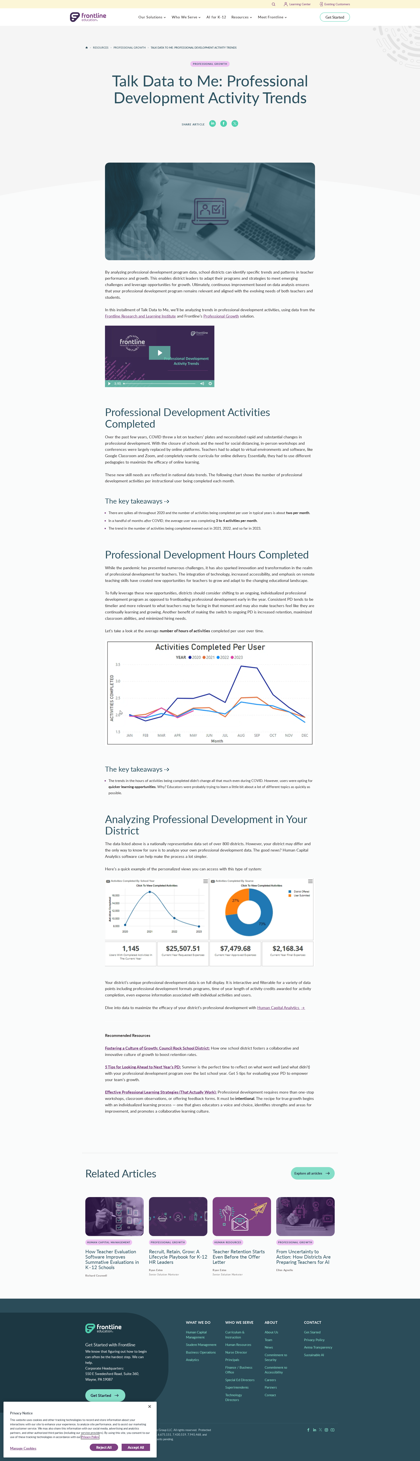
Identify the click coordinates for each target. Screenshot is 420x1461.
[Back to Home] (86, 47)
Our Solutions (150, 17)
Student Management (201, 1344)
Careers (270, 1380)
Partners (271, 1387)
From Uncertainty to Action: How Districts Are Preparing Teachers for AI (303, 1257)
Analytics (192, 1359)
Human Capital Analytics (278, 1007)
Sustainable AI (314, 1355)
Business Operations (201, 1352)
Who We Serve (184, 17)
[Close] (149, 1406)
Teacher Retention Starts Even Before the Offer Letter (239, 1257)
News (269, 1347)
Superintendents (237, 1387)
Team (268, 1340)
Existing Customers (337, 4)
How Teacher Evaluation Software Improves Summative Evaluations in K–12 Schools (112, 1259)
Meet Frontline (271, 17)
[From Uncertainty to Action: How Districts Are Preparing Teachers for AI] (305, 1216)
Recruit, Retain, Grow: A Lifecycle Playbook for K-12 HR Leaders (178, 1257)
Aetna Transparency (318, 1347)
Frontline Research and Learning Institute (140, 316)
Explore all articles (308, 1173)
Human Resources (228, 1242)
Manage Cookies (23, 1448)
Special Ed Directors (240, 1380)
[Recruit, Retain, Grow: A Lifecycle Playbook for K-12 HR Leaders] (178, 1216)
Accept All (136, 1447)
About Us (271, 1332)
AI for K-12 (216, 17)
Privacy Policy (314, 1340)
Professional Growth (130, 47)
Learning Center (300, 4)
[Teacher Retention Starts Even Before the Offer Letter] (242, 1216)
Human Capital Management (108, 1242)
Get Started (335, 17)
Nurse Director (236, 1352)
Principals (232, 1359)
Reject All (104, 1447)
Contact (270, 1395)
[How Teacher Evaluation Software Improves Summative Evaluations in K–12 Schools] (114, 1216)
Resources (240, 17)
